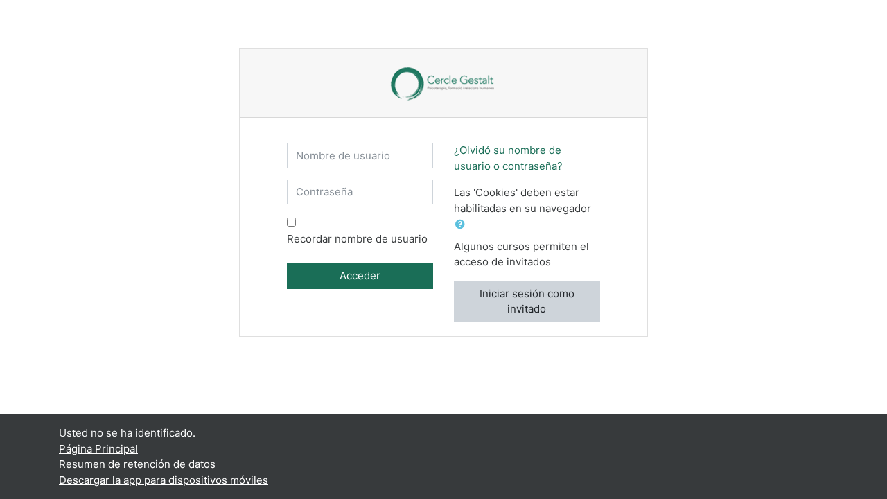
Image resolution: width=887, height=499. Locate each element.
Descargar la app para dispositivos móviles (163, 480)
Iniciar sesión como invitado (527, 301)
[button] (463, 225)
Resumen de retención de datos (137, 464)
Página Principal (98, 448)
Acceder (360, 275)
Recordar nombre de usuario (357, 238)
